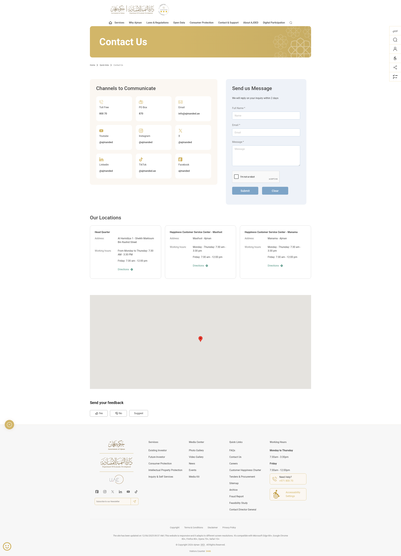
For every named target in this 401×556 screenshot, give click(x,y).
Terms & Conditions (193, 527)
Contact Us (118, 65)
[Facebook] (97, 491)
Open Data (179, 22)
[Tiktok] (136, 491)
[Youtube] (128, 491)
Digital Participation (274, 22)
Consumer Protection (202, 22)
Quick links (104, 65)
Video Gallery (196, 456)
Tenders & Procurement (242, 476)
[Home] (110, 23)
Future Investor (156, 456)
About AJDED (250, 22)
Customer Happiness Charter (245, 470)
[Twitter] (112, 491)
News (192, 463)
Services (119, 22)
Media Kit (194, 476)
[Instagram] (104, 491)
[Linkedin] (120, 491)
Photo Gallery (196, 450)
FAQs (232, 450)
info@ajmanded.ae (189, 113)
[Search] (291, 23)
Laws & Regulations (157, 22)
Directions (123, 269)
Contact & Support (228, 22)
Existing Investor (157, 450)
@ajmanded (106, 142)
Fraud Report (236, 496)
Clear (275, 190)
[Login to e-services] (395, 49)
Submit (245, 190)
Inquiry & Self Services (160, 476)
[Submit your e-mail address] (134, 501)
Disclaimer (213, 527)
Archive (233, 489)
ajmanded (184, 170)
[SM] (395, 67)
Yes (101, 413)
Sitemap (234, 483)
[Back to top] (9, 424)
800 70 (103, 113)
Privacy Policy (229, 527)
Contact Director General (242, 509)
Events (192, 470)
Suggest (138, 413)
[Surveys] (395, 76)
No (120, 413)
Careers (233, 463)
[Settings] (395, 58)
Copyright (175, 527)
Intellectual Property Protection (165, 470)
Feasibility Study (238, 503)
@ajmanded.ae (147, 170)
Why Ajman (135, 22)
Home (92, 65)
